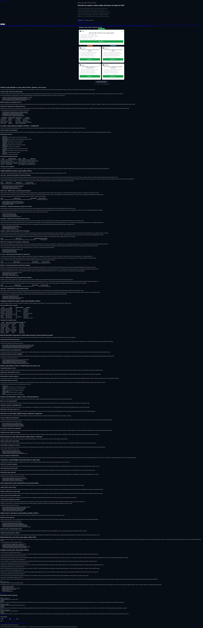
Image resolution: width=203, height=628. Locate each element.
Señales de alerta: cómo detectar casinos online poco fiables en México (97, 26)
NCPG (18, 618)
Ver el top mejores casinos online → (84, 19)
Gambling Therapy (5, 618)
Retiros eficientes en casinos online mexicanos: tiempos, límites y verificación (22, 26)
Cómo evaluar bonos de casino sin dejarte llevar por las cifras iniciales (73, 26)
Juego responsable (23, 623)
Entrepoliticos (2, 0)
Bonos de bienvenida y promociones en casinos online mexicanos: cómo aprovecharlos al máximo (116, 25)
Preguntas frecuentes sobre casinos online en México (142, 26)
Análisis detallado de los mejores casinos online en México (64, 25)
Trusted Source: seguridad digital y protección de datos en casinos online (48, 26)
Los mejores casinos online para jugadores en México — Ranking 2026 (42, 25)
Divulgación (12, 623)
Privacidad (2, 623)
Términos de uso (7, 623)
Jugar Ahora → (101, 41)
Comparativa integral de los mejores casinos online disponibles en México (86, 25)
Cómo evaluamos (17, 623)
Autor (1, 1)
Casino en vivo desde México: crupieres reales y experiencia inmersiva (170, 25)
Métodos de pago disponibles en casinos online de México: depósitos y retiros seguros (14, 25)
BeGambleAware (13, 618)
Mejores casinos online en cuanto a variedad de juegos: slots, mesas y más (145, 25)
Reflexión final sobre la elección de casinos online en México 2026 (121, 26)
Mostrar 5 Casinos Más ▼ (101, 81)
